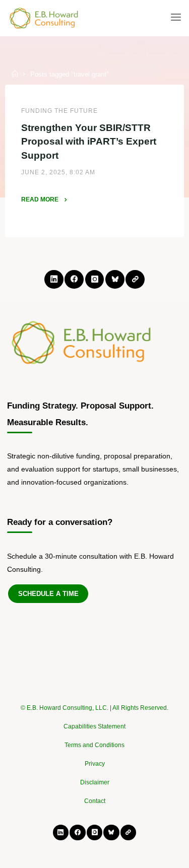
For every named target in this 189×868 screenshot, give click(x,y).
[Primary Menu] (176, 17)
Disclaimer (94, 782)
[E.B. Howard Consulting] (44, 18)
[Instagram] (94, 279)
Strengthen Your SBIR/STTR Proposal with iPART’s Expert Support (88, 141)
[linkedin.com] (53, 279)
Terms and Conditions (94, 745)
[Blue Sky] (114, 279)
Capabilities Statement (94, 726)
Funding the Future (59, 111)
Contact (94, 801)
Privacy (95, 763)
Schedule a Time (48, 593)
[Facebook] (74, 279)
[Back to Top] (95, 703)
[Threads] (134, 279)
